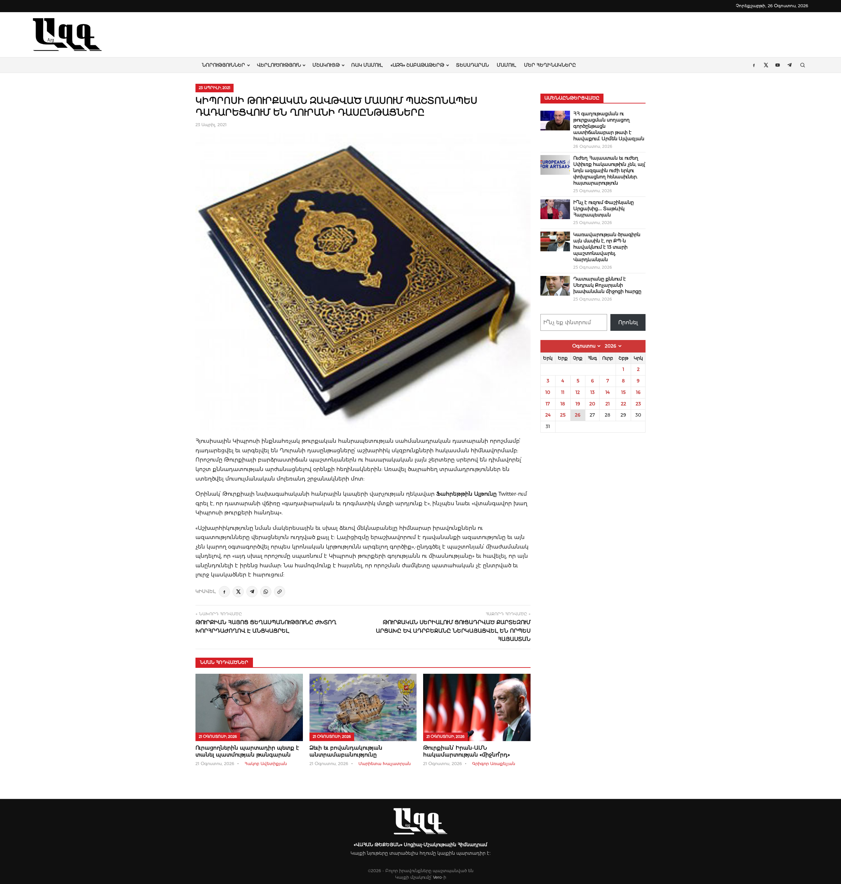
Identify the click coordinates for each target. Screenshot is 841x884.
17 (548, 403)
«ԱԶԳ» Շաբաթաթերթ (417, 65)
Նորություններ (223, 65)
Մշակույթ (326, 65)
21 (607, 403)
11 (562, 392)
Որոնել (628, 322)
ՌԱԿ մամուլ (367, 65)
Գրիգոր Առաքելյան (493, 763)
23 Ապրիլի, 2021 (214, 87)
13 (592, 392)
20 (592, 403)
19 (578, 403)
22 (623, 403)
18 (562, 403)
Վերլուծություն (279, 65)
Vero (437, 877)
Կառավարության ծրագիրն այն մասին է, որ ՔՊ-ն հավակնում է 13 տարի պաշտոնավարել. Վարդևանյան (606, 247)
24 (548, 415)
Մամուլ (506, 65)
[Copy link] (279, 591)
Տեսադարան (472, 65)
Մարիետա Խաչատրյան (384, 763)
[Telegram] (252, 591)
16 (638, 392)
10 (547, 392)
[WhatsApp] (265, 591)
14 (607, 392)
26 (577, 415)
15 (623, 392)
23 (638, 403)
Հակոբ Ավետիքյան (265, 763)
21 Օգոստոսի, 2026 (218, 736)
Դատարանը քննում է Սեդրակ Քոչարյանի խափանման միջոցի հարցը (607, 285)
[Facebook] (224, 591)
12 (578, 392)
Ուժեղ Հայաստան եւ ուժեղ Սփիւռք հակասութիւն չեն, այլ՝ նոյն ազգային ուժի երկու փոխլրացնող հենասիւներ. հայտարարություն (609, 170)
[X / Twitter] (238, 591)
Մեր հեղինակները (550, 65)
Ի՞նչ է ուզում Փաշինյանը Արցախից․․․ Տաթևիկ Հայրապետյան (603, 208)
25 (562, 415)
